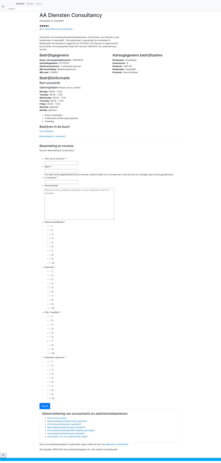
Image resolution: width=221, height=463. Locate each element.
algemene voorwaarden (117, 444)
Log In (39, 3)
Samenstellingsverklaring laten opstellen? (67, 421)
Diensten (20, 3)
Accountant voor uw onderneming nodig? (67, 436)
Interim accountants (57, 418)
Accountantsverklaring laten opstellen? (66, 433)
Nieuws (30, 3)
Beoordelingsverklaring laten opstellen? (66, 427)
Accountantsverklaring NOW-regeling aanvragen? (71, 430)
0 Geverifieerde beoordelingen (58, 29)
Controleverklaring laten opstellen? (64, 424)
